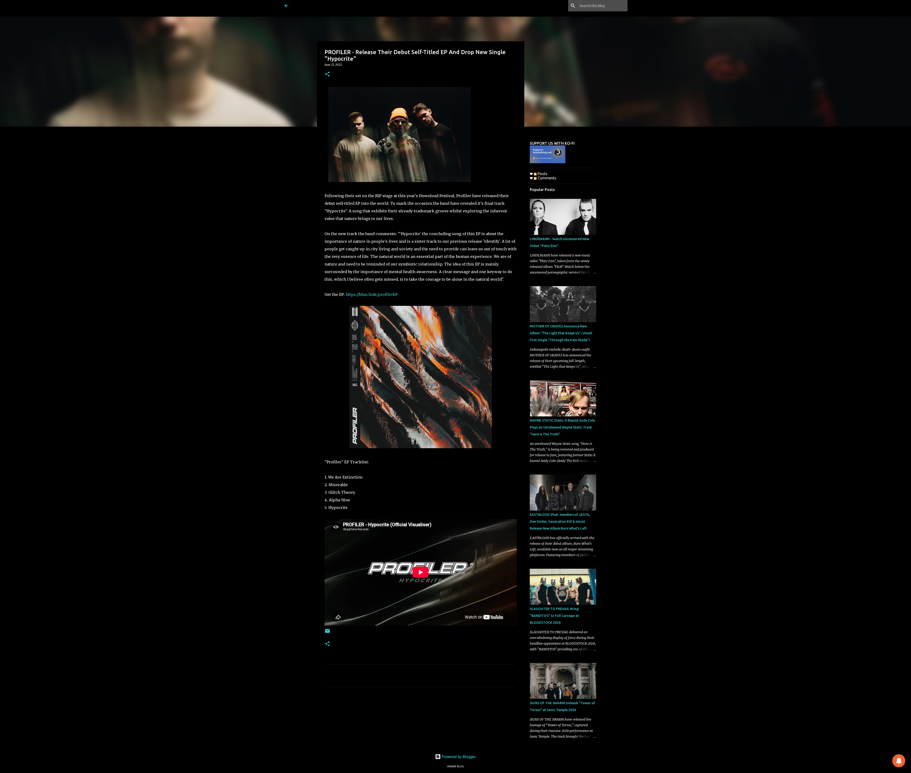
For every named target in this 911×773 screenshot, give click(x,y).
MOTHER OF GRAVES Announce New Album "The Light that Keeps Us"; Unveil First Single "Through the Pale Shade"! (561, 333)
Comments (546, 178)
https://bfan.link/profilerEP (372, 294)
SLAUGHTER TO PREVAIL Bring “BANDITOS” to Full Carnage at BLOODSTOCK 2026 (554, 615)
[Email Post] (327, 632)
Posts (542, 174)
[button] (327, 74)
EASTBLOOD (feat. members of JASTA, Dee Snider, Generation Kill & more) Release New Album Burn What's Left (560, 521)
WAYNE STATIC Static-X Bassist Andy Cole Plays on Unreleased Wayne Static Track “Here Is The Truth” (562, 427)
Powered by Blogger (458, 756)
